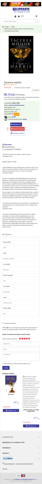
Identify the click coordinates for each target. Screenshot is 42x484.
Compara (36, 90)
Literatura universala (11, 31)
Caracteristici (9, 147)
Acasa (7, 27)
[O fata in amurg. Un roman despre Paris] (31, 392)
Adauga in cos (17, 124)
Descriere (8, 145)
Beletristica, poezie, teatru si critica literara (18, 29)
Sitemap (4, 469)
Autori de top (7, 437)
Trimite (6, 368)
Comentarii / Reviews (12, 149)
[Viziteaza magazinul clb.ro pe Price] (17, 464)
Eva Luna (11, 394)
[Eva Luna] (11, 384)
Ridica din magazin (18, 129)
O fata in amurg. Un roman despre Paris (31, 410)
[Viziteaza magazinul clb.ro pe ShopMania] (7, 458)
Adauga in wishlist (18, 133)
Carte (13, 27)
